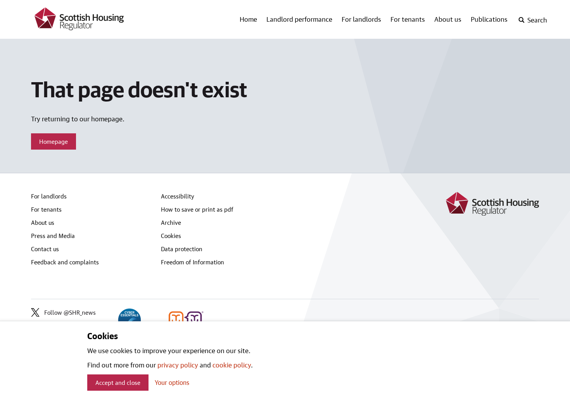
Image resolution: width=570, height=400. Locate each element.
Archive (171, 222)
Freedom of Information (192, 262)
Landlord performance (299, 19)
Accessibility (177, 196)
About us (447, 19)
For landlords (361, 19)
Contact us (45, 248)
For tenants (407, 19)
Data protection (181, 248)
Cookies (171, 235)
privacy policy (177, 364)
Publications (489, 19)
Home (248, 19)
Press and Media (53, 235)
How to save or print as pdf (197, 209)
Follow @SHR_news (70, 312)
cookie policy (231, 364)
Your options (172, 382)
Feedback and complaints (65, 262)
